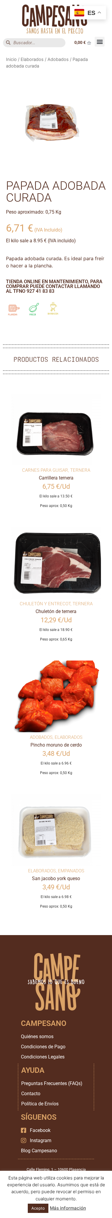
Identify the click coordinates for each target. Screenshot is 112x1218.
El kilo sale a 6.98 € (56, 897)
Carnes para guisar (45, 470)
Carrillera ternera (56, 478)
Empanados (71, 871)
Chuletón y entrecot (45, 603)
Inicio (11, 59)
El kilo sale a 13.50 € (56, 496)
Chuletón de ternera (56, 611)
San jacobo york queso (56, 878)
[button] (100, 42)
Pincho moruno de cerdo (56, 745)
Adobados (58, 59)
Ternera (80, 470)
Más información (68, 1208)
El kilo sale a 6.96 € (56, 763)
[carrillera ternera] (56, 429)
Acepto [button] (38, 1208)
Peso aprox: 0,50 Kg (56, 506)
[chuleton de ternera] (56, 563)
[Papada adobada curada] (56, 122)
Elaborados (32, 59)
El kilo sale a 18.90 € (56, 630)
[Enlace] (56, 19)
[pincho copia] (56, 696)
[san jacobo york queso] (56, 830)
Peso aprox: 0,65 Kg (56, 639)
